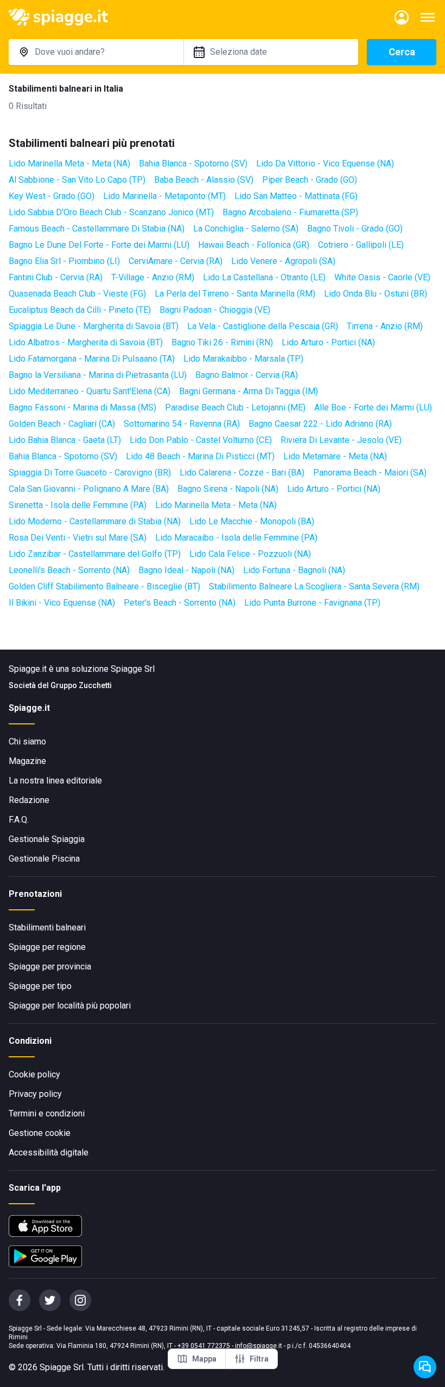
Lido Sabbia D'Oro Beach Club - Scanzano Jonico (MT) (111, 212)
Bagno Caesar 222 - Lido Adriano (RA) (320, 424)
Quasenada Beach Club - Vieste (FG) (77, 293)
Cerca (402, 51)
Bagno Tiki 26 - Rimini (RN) (222, 342)
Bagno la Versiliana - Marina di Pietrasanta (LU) (98, 375)
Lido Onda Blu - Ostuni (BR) (375, 293)
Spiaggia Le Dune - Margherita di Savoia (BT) (94, 326)
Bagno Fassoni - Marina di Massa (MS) (82, 407)
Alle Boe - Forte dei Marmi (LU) (373, 407)
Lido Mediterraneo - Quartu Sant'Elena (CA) (89, 391)
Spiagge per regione (47, 947)
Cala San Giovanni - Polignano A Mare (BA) (89, 489)
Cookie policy (34, 1074)
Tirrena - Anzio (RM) (385, 326)
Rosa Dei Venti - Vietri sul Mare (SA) (78, 537)
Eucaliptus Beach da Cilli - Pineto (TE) (80, 310)
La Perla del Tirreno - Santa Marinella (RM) (235, 293)
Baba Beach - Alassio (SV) (203, 180)
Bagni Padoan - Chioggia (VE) (215, 310)
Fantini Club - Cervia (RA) (56, 277)
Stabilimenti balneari (47, 927)
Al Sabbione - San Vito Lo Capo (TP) (77, 180)
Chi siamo (27, 741)
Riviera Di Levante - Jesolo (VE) (341, 440)
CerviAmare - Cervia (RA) (176, 261)
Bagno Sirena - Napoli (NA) (227, 489)
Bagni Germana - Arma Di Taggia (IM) (248, 391)
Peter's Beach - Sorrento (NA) (180, 603)
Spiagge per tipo (40, 986)
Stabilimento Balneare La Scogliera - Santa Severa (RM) (314, 586)
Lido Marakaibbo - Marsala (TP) (243, 359)
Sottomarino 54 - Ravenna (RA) (182, 424)
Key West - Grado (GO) (51, 196)
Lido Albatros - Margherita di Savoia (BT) (86, 342)
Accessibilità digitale (48, 1152)
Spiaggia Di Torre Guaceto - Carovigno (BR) (90, 472)
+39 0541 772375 (203, 1346)
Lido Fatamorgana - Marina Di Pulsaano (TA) (92, 359)
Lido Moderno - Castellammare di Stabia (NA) (95, 521)
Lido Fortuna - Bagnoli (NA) (294, 570)
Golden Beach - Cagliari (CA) (62, 424)
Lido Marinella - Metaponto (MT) (164, 196)
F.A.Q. (19, 819)
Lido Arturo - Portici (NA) (328, 342)
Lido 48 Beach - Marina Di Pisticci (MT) (200, 456)
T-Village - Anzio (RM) (152, 277)
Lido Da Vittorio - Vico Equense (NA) (325, 163)
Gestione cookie (40, 1133)
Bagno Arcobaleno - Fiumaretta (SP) (290, 212)
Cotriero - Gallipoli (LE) (361, 245)
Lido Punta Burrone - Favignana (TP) (312, 603)
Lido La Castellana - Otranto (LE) (264, 277)
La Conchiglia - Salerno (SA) (245, 228)
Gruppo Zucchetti (81, 685)
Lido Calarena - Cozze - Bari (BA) (242, 472)
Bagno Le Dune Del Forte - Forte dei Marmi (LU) (99, 245)
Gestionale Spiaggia (47, 839)
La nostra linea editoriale (55, 780)
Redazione (29, 800)
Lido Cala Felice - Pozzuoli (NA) (250, 554)
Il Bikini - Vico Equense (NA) (62, 603)
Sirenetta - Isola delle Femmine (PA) (78, 505)
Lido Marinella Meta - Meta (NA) (69, 163)
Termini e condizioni (47, 1113)
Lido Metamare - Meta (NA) (335, 456)
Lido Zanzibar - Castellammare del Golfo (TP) (95, 554)
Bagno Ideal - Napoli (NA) (186, 570)
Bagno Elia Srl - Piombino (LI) (64, 261)
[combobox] (96, 52)
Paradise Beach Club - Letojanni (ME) (235, 407)
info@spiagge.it (258, 1346)
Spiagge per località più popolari (70, 1005)
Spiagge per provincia (50, 966)
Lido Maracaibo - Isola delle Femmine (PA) (236, 537)
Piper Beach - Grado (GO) (309, 180)
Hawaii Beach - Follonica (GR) (253, 245)
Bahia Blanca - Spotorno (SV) (193, 163)
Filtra (259, 1358)
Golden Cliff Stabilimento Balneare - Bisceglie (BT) (104, 586)
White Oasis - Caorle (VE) (382, 277)
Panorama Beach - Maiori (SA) (370, 472)
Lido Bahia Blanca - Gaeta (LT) (65, 440)
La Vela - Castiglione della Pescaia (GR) (262, 326)
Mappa (204, 1358)
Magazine (27, 761)
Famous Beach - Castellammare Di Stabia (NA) (97, 228)
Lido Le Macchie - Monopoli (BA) (251, 521)
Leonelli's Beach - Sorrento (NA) (69, 570)
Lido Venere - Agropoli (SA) (283, 261)
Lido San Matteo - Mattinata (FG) (296, 196)
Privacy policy (35, 1094)
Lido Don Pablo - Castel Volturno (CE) (201, 440)
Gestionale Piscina (44, 858)
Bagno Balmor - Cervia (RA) (246, 375)
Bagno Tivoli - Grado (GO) (355, 228)
